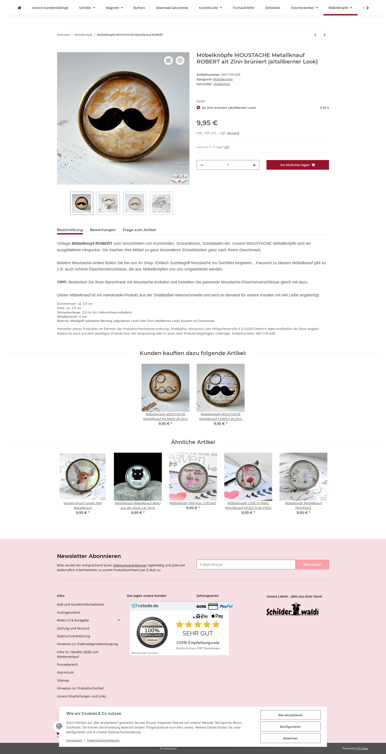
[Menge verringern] (202, 164)
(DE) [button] (226, 147)
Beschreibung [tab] (70, 230)
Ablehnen (290, 738)
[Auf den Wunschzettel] (180, 60)
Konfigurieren (290, 727)
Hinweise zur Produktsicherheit (80, 688)
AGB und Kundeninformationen (80, 604)
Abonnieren (312, 564)
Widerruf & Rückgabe (73, 620)
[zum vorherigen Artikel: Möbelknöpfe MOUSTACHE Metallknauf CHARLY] (315, 35)
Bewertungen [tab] (103, 230)
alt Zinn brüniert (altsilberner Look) (265, 108)
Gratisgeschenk (68, 612)
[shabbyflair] (19, 7)
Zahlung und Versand (73, 628)
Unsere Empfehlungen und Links (81, 696)
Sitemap (63, 680)
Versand (233, 133)
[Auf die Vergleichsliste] (168, 60)
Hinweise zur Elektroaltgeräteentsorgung (87, 644)
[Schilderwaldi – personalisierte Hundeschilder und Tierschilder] (292, 609)
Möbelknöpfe (223, 79)
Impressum (65, 672)
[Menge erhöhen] (254, 164)
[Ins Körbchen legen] (60, 49)
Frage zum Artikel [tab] (139, 230)
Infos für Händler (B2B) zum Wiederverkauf (78, 654)
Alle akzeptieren (290, 715)
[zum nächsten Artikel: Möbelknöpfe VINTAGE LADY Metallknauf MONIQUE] (324, 35)
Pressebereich (67, 664)
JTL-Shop (362, 748)
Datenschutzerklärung (129, 565)
